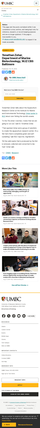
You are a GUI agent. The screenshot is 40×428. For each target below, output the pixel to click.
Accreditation (9, 405)
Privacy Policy (6, 420)
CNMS (8, 153)
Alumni (3, 326)
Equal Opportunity (20, 405)
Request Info (20, 380)
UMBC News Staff (19, 77)
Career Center (6, 329)
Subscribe (20, 98)
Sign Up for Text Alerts (8, 373)
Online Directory (6, 355)
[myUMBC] (31, 316)
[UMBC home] (7, 3)
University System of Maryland (18, 402)
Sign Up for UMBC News (20, 394)
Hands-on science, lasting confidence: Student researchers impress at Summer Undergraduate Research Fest (19, 219)
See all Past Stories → (20, 285)
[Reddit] (13, 72)
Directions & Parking (9, 309)
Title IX (20, 408)
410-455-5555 (14, 370)
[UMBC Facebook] (4, 316)
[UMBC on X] (9, 316)
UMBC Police (5, 370)
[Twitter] (6, 72)
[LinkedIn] (10, 72)
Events (4, 333)
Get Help (4, 361)
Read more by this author (16, 80)
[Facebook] (3, 72)
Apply (20, 385)
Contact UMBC (6, 358)
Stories (4, 339)
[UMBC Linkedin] (24, 316)
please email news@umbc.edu (14, 39)
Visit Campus (5, 342)
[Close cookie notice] (37, 416)
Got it (8, 424)
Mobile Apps (5, 336)
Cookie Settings (11, 408)
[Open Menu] (36, 3)
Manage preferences (25, 424)
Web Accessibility (29, 408)
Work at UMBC (6, 346)
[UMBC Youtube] (19, 316)
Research (15, 153)
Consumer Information (20, 411)
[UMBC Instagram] (14, 316)
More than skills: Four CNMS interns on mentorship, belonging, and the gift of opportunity (16, 191)
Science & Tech (8, 50)
